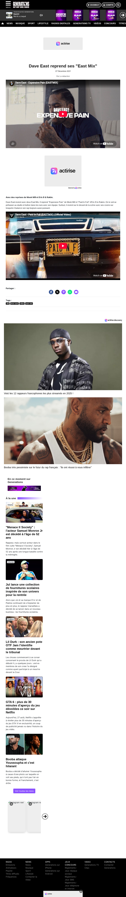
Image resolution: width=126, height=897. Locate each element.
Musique (20, 23)
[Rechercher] (118, 4)
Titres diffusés (12, 873)
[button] (17, 816)
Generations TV (82, 23)
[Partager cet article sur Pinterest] (63, 293)
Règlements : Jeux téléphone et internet (72, 885)
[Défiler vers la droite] (45, 816)
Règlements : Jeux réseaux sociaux (71, 871)
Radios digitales (60, 23)
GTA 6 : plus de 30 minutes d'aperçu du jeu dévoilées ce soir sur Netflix (23, 707)
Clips (87, 868)
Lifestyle (43, 23)
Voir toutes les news (24, 791)
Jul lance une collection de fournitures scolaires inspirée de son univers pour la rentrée (22, 590)
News (10, 23)
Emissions (10, 865)
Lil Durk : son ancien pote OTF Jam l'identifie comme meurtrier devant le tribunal (24, 647)
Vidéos (97, 23)
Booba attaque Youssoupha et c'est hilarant (20, 763)
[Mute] (41, 15)
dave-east (14, 303)
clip (7, 303)
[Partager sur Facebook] (50, 293)
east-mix (29, 303)
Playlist (9, 871)
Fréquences (11, 876)
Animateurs (11, 868)
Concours (110, 23)
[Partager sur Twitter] (57, 293)
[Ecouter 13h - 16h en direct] (24, 488)
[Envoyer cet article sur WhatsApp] (69, 293)
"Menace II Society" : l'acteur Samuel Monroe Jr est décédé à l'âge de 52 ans (24, 532)
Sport (31, 23)
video (22, 303)
